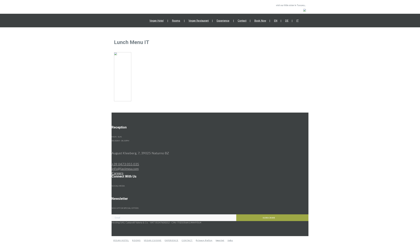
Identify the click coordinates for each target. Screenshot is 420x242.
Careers (117, 173)
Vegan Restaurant (199, 20)
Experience (223, 20)
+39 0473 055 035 (125, 164)
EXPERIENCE (171, 240)
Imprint (220, 240)
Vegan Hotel (156, 20)
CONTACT (187, 240)
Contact (242, 20)
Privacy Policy (204, 240)
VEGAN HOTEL (121, 240)
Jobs (230, 240)
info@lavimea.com (125, 168)
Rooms (176, 20)
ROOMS (136, 240)
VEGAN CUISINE (152, 240)
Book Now (260, 20)
